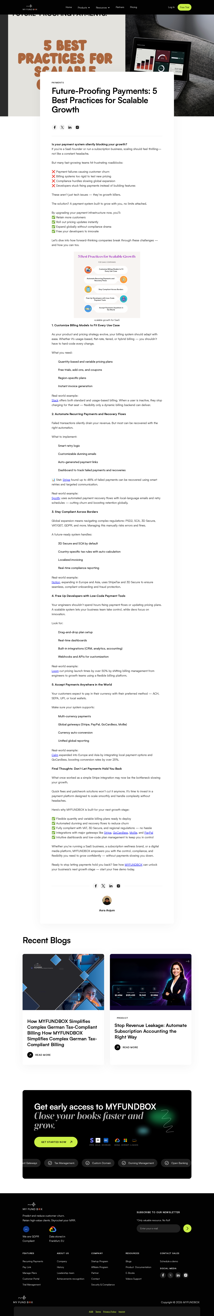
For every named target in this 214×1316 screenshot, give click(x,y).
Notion (56, 582)
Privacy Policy (109, 1311)
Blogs (128, 1261)
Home (69, 7)
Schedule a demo (169, 1261)
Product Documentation (138, 1267)
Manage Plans (30, 1272)
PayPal (148, 832)
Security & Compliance (103, 1284)
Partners (120, 7)
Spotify (56, 498)
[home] (30, 7)
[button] (84, 7)
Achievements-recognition (70, 1278)
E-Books (130, 1272)
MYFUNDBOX (133, 864)
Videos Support (134, 1278)
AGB (91, 1311)
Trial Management (32, 1284)
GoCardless (120, 832)
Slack (55, 400)
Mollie (133, 832)
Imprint (122, 1311)
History (60, 1267)
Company (62, 1261)
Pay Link (27, 1267)
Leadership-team (65, 1272)
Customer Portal (31, 1278)
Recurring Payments (33, 1261)
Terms (98, 1311)
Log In (171, 7)
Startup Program (99, 1261)
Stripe (66, 479)
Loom (55, 671)
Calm (55, 755)
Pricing (133, 7)
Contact (95, 1278)
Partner (95, 1272)
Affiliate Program (99, 1267)
